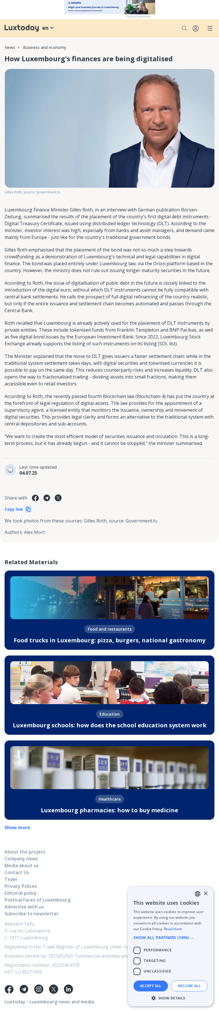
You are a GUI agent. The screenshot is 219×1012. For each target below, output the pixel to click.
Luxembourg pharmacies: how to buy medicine (109, 810)
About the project (25, 851)
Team (11, 879)
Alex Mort (34, 532)
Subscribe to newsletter (32, 913)
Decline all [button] (189, 985)
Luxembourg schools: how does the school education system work (109, 725)
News (10, 47)
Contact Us (17, 872)
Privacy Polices (21, 886)
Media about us (22, 865)
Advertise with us (24, 906)
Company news (21, 858)
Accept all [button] (150, 985)
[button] (170, 937)
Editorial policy (21, 893)
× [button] (205, 894)
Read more (173, 928)
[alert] (170, 946)
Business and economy (44, 47)
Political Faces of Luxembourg (37, 900)
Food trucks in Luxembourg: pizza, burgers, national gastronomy (109, 640)
